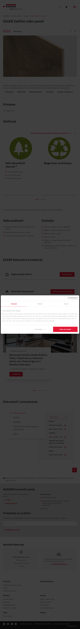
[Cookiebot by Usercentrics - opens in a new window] (69, 298)
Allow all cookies (65, 329)
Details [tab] (40, 304)
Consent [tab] (14, 304)
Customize (38, 329)
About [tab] (66, 304)
